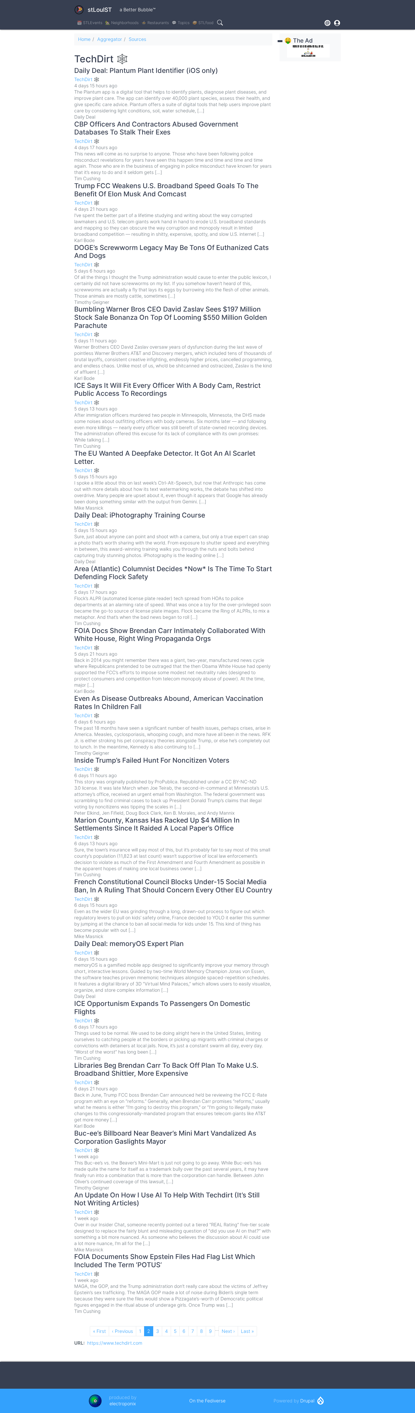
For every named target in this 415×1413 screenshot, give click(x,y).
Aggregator (109, 39)
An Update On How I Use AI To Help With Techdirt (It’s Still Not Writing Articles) (167, 1199)
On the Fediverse (207, 1401)
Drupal (307, 1401)
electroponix (123, 1404)
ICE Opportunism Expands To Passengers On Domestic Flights (162, 1007)
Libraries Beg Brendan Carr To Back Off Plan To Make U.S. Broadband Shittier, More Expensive (166, 1069)
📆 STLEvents (89, 22)
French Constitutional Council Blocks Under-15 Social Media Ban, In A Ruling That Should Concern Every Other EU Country (173, 886)
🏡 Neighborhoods (122, 22)
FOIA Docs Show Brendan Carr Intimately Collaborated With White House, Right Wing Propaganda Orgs (169, 635)
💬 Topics (180, 22)
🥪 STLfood (203, 22)
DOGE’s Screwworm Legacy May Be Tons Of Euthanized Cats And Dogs (171, 251)
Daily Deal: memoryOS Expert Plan (129, 944)
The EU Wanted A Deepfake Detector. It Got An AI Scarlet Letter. (164, 457)
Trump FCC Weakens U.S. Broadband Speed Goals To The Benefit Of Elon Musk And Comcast (166, 190)
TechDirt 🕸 (86, 79)
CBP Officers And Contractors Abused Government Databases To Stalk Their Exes (156, 128)
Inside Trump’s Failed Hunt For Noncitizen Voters (151, 760)
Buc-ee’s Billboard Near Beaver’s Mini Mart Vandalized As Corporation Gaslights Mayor (165, 1137)
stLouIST (100, 9)
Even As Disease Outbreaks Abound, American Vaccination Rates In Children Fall (168, 702)
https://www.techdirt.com (114, 1343)
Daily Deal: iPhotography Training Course (139, 515)
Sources (137, 39)
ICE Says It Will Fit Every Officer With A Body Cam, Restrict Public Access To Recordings (167, 389)
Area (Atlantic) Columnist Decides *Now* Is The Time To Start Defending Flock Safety (173, 573)
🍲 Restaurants (155, 22)
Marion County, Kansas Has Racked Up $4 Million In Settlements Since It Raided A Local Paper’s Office (157, 824)
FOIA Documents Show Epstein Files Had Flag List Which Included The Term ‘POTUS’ (164, 1261)
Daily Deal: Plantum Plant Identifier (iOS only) (146, 70)
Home (84, 39)
